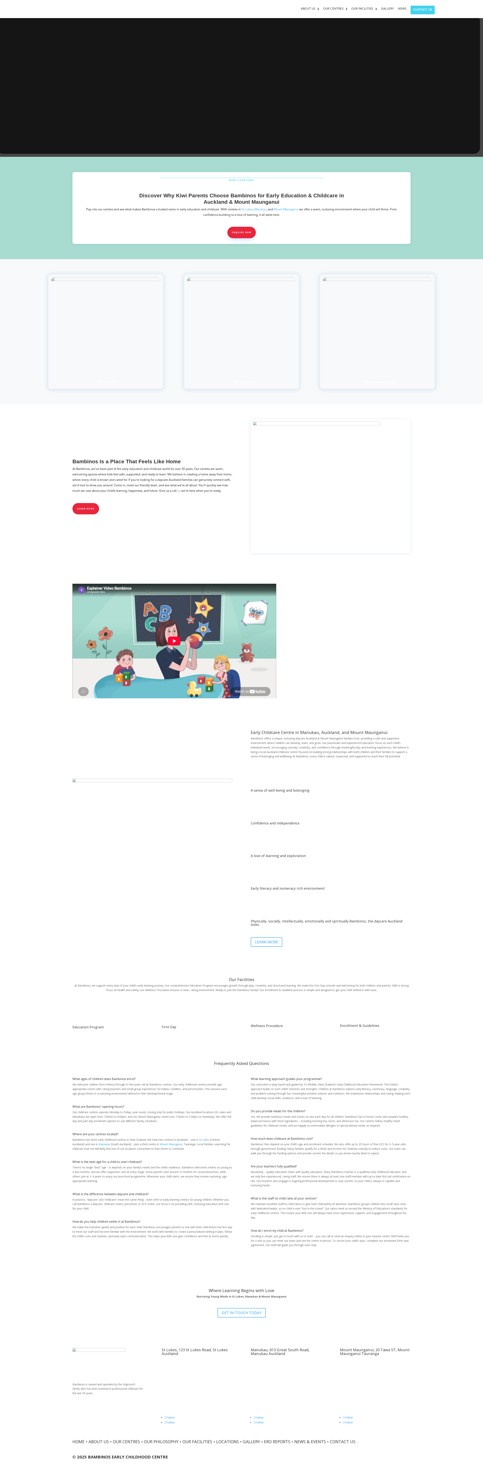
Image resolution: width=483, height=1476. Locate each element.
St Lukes (247, 209)
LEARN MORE (86, 508)
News (402, 9)
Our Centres (333, 9)
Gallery (387, 9)
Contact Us (422, 9)
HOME (78, 1441)
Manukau (260, 209)
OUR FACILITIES (197, 1441)
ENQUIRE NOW (241, 232)
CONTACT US (342, 1441)
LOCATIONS (227, 1441)
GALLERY (251, 1441)
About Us (308, 9)
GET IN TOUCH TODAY (241, 1312)
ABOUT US (98, 1441)
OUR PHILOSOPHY (161, 1441)
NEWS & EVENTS (310, 1441)
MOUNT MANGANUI (380, 382)
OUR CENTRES (126, 1441)
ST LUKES (108, 382)
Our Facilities (362, 9)
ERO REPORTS (277, 1441)
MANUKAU (243, 382)
